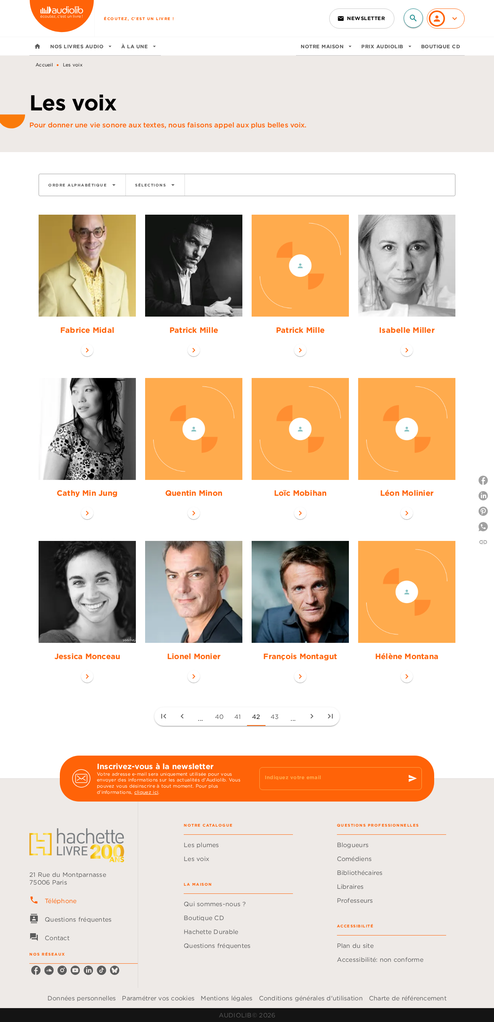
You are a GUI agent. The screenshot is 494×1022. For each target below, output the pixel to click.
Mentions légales (226, 998)
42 (256, 716)
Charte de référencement (408, 998)
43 (275, 716)
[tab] (37, 46)
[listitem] (35, 970)
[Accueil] (61, 18)
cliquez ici (146, 792)
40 (219, 716)
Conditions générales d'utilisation (311, 998)
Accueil (44, 65)
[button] (361, 18)
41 (237, 716)
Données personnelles (81, 998)
